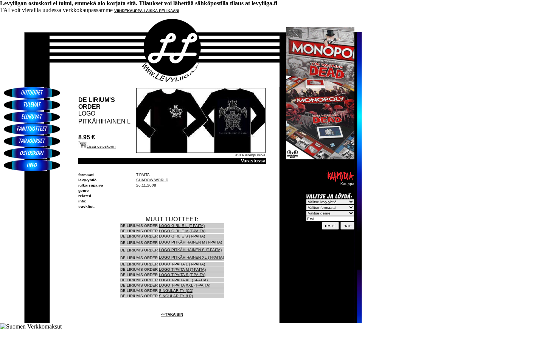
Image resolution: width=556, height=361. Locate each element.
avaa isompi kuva (250, 155)
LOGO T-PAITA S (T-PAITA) (182, 275)
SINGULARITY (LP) (176, 296)
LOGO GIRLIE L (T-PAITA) (182, 226)
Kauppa (347, 184)
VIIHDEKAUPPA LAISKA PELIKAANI (146, 11)
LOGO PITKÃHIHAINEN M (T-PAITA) (190, 242)
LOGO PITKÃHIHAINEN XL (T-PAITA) (191, 257)
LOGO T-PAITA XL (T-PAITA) (183, 280)
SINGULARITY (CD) (176, 290)
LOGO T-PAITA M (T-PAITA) (182, 269)
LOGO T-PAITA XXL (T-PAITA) (184, 285)
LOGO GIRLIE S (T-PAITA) (182, 236)
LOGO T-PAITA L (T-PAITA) (182, 264)
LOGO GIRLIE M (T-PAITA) (182, 231)
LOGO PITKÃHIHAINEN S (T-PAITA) (190, 250)
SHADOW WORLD (152, 180)
